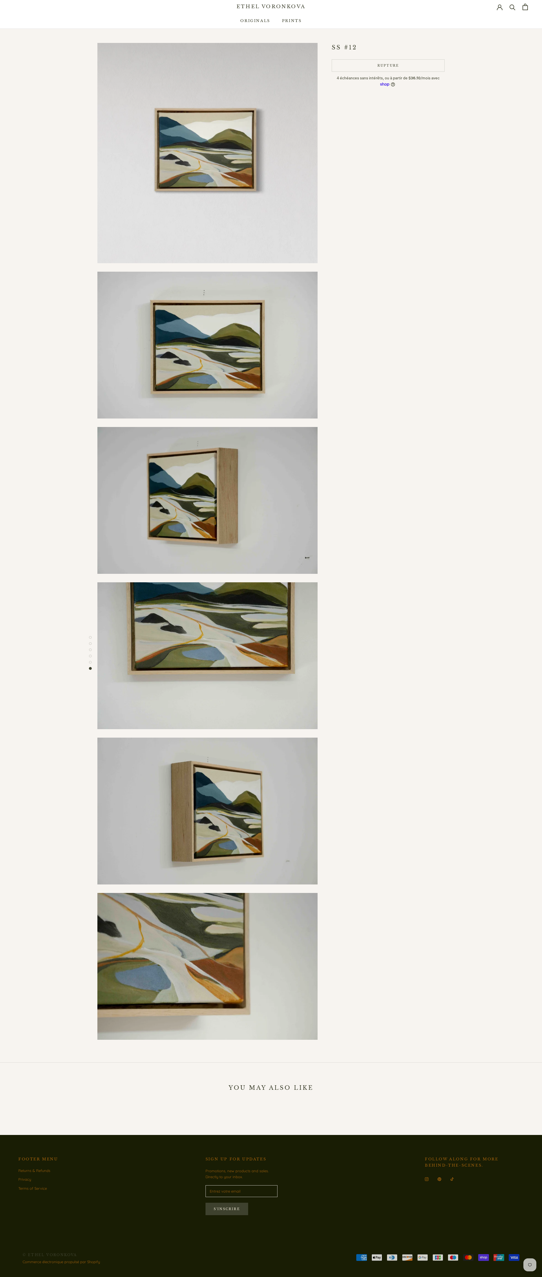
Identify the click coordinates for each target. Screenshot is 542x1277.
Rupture (388, 65)
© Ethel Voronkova (50, 1255)
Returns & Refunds (34, 1170)
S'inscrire (227, 1209)
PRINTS (292, 20)
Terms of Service (32, 1188)
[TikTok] (452, 1179)
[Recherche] (512, 7)
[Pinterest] (439, 1179)
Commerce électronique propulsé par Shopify (61, 1261)
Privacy (24, 1179)
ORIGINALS (255, 20)
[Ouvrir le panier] (525, 7)
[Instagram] (427, 1179)
